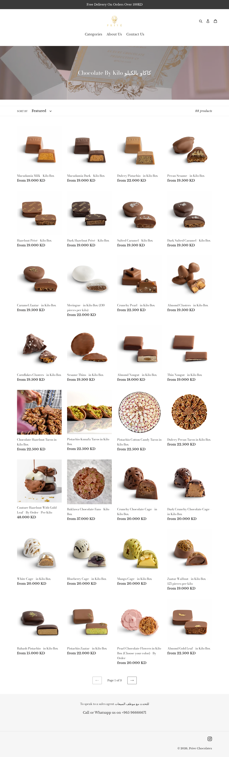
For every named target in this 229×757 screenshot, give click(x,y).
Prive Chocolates (200, 748)
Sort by (22, 111)
